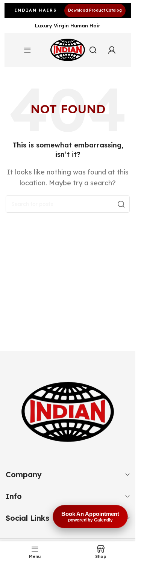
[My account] (111, 49)
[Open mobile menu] (27, 49)
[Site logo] (67, 50)
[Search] (121, 204)
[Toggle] (127, 474)
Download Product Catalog (95, 10)
